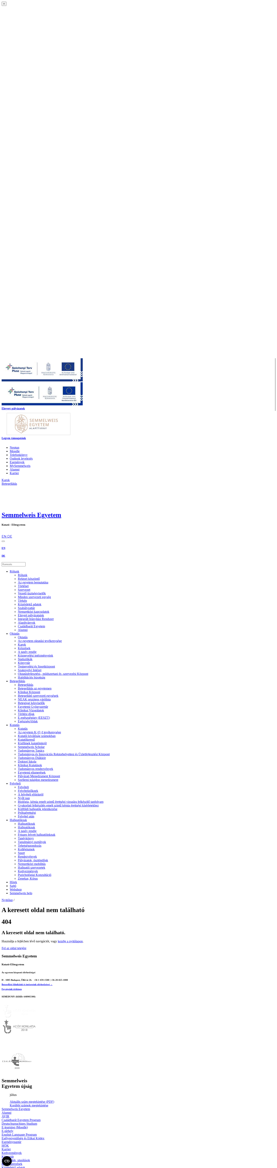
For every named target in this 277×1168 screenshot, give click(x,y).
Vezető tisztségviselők (32, 593)
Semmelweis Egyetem (31, 515)
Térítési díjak (26, 714)
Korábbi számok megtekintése (29, 1105)
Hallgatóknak (18, 820)
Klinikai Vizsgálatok (31, 710)
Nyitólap (7, 900)
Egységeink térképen (12, 989)
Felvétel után (26, 816)
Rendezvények (27, 856)
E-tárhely (7, 1131)
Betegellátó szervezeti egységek (38, 695)
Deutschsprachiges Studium (19, 1123)
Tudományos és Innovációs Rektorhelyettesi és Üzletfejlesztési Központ (64, 754)
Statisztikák (25, 659)
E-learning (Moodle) (15, 1127)
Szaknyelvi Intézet (29, 670)
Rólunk (14, 571)
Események (17, 462)
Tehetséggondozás (29, 845)
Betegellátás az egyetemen (35, 688)
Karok (22, 644)
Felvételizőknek (28, 790)
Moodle (15, 451)
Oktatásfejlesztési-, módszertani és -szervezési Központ (53, 673)
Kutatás (14, 725)
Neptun (14, 447)
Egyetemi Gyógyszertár (33, 706)
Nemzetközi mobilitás (32, 864)
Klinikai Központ (29, 692)
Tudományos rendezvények (35, 769)
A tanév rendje (27, 652)
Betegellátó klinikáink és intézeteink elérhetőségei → (27, 984)
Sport (21, 853)
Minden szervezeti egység (34, 597)
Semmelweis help (21, 893)
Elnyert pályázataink (31, 615)
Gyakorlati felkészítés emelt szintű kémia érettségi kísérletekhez (58, 805)
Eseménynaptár (11, 1142)
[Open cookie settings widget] (7, 1161)
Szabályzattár (26, 608)
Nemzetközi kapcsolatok (33, 611)
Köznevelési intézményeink (35, 655)
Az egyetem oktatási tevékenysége (40, 641)
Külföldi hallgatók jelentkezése (37, 809)
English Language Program (19, 1134)
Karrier (14, 473)
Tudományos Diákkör (32, 758)
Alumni (14, 469)
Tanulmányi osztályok (32, 842)
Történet (23, 586)
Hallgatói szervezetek (31, 867)
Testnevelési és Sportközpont (36, 666)
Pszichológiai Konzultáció (34, 875)
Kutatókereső (26, 739)
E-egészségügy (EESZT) (34, 717)
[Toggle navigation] (3, 541)
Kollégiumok (26, 849)
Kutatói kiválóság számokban (37, 736)
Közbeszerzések (12, 1164)
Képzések (24, 648)
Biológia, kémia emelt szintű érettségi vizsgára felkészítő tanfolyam (60, 801)
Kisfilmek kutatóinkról (32, 743)
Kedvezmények (28, 871)
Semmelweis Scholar (31, 747)
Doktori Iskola (27, 761)
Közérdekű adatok (29, 604)
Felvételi (15, 783)
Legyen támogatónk (14, 438)
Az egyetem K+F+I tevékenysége (39, 732)
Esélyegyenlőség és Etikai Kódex (23, 1138)
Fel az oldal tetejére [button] (14, 948)
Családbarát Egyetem (31, 626)
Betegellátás (17, 681)
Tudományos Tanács (31, 750)
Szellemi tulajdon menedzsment (38, 780)
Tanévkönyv (26, 838)
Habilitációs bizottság (31, 677)
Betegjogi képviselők (31, 703)
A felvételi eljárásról (30, 794)
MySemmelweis (20, 466)
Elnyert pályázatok (13, 408)
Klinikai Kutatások (30, 765)
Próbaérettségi (27, 812)
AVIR (5, 1116)
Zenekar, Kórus (28, 878)
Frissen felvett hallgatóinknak (36, 834)
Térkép (22, 600)
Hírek (13, 882)
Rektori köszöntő (29, 578)
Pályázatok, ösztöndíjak (33, 860)
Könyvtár (24, 663)
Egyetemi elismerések (32, 772)
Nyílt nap (24, 798)
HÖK (5, 1145)
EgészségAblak (28, 721)
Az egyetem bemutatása (33, 582)
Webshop (16, 889)
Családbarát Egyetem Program (21, 1120)
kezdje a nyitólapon (70, 941)
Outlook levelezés (21, 458)
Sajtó (13, 886)
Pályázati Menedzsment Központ (39, 776)
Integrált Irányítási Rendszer (36, 619)
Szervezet (24, 589)
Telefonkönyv (19, 455)
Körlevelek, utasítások (16, 1160)
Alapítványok (26, 622)
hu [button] (3, 532)
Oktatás (14, 633)
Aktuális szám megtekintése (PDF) (32, 1101)
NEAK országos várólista (34, 699)
